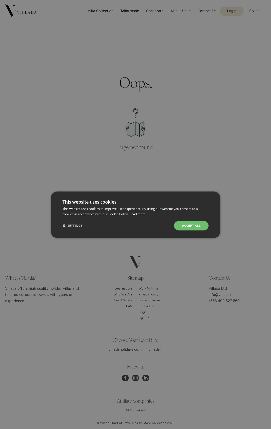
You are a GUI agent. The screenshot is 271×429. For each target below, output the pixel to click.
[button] (72, 225)
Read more (137, 214)
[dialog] (135, 214)
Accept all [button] (191, 225)
